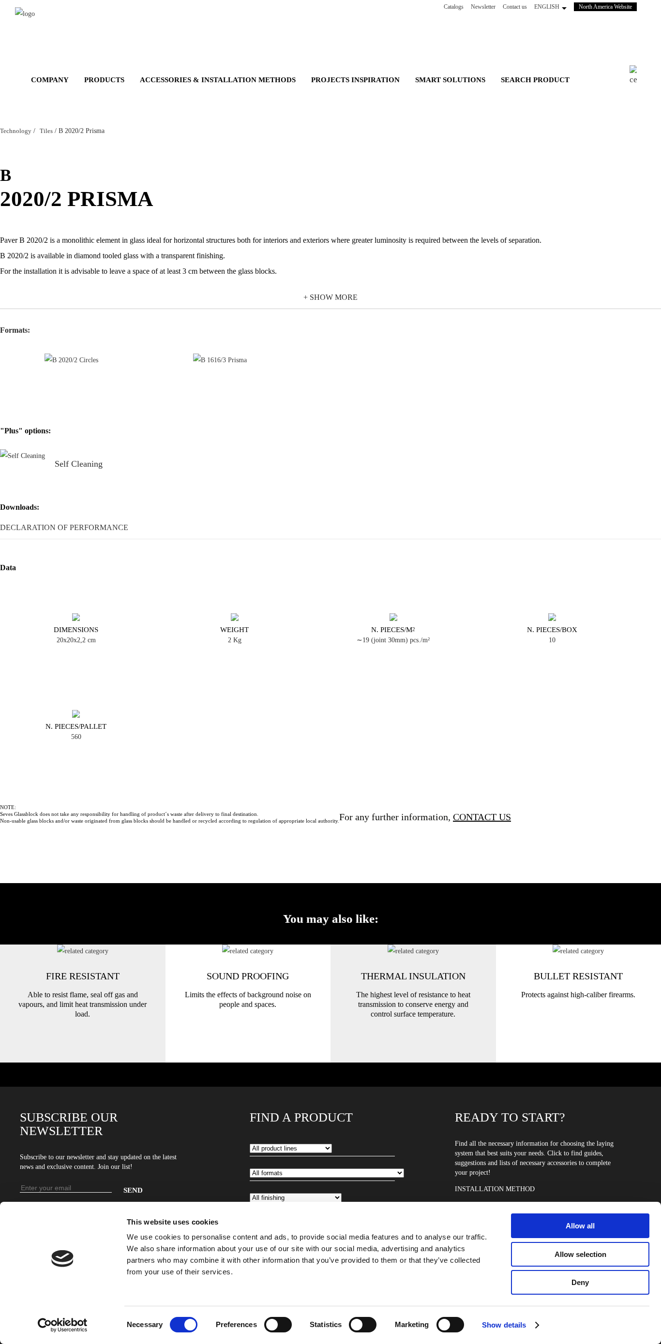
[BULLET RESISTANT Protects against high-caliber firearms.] (578, 951)
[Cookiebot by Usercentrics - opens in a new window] (62, 1325)
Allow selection (580, 1254)
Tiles (46, 130)
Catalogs (454, 6)
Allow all (580, 1226)
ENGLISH (546, 6)
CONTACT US (482, 817)
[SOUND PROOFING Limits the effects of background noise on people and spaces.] (247, 951)
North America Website (608, 6)
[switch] (278, 1324)
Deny (580, 1282)
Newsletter (483, 6)
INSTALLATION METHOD (495, 1189)
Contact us (515, 6)
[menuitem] (49, 79)
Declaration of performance (64, 527)
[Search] (638, 75)
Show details (504, 1325)
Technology (15, 130)
